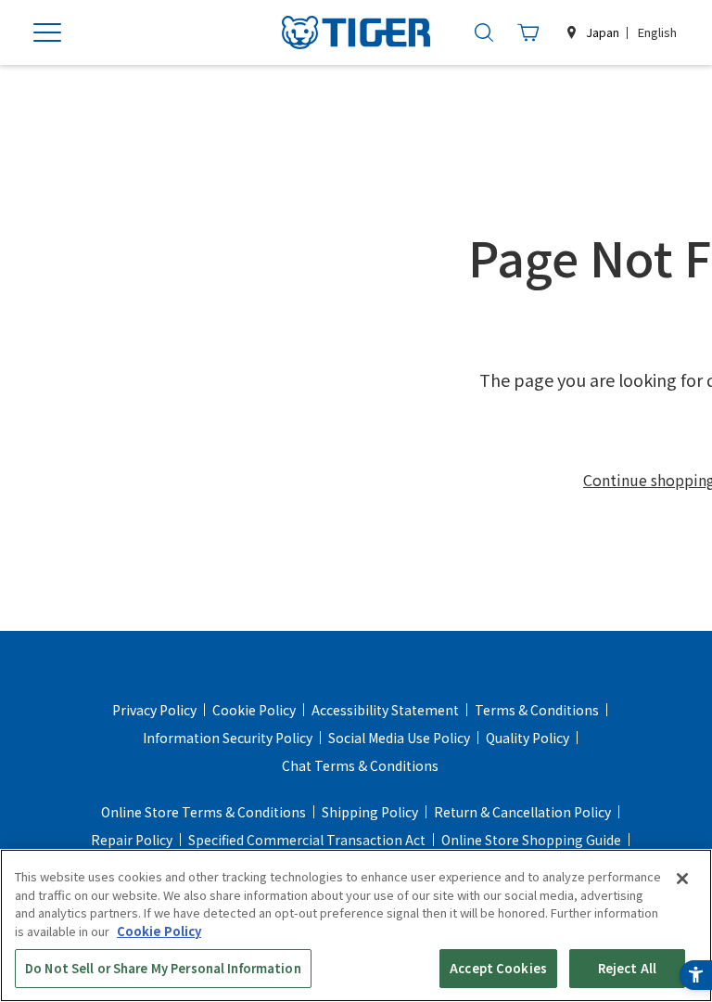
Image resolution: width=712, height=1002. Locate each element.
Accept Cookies (498, 968)
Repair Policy (131, 839)
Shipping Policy (370, 811)
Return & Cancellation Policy (522, 811)
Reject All (627, 968)
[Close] (682, 878)
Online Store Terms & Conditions (203, 811)
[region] (356, 925)
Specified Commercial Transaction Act (307, 839)
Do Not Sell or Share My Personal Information (163, 968)
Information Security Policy (227, 737)
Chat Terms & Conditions (360, 765)
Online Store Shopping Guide (531, 839)
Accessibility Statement (385, 709)
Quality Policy (527, 737)
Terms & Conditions (537, 709)
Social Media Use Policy (399, 737)
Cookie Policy (254, 709)
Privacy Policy (154, 709)
